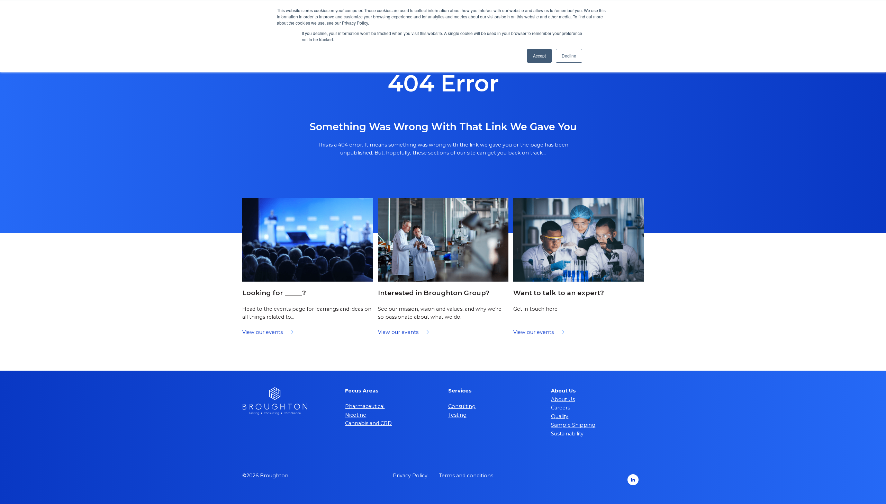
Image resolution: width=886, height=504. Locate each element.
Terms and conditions (466, 475)
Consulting (462, 406)
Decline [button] (569, 56)
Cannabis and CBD (368, 423)
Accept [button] (539, 56)
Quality (559, 416)
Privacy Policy (410, 475)
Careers (560, 408)
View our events (262, 332)
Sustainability (567, 434)
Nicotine (355, 415)
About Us (563, 399)
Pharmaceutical (365, 406)
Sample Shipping (573, 425)
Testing (457, 415)
